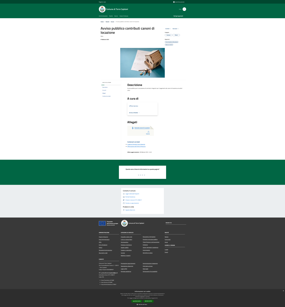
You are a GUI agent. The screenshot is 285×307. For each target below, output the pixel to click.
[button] (142, 304)
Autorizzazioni (146, 250)
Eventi (166, 252)
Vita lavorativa (124, 242)
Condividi (167, 29)
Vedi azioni (175, 29)
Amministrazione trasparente (150, 263)
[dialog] (142, 298)
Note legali (145, 269)
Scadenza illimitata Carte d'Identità (136, 144)
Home (102, 22)
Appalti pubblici (125, 247)
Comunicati (167, 239)
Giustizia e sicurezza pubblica (150, 239)
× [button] (283, 290)
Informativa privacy (148, 266)
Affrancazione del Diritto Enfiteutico (136, 146)
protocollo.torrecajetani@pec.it (109, 273)
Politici (100, 247)
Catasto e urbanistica (126, 250)
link (156, 298)
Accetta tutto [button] (136, 301)
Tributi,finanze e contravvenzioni (151, 242)
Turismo (123, 253)
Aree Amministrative (104, 239)
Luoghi (166, 249)
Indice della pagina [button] (106, 82)
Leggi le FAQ (124, 269)
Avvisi (112, 22)
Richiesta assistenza (126, 271)
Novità (107, 22)
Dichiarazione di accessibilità (150, 271)
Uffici (100, 242)
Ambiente (145, 245)
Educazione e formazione (149, 237)
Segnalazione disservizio (127, 266)
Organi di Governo (103, 237)
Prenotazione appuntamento (128, 263)
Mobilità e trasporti (125, 255)
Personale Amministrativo (105, 250)
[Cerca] (184, 9)
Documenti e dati (103, 253)
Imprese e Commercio (126, 245)
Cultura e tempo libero (126, 239)
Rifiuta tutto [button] (148, 301)
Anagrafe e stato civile (126, 237)
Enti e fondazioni (103, 245)
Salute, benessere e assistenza (150, 247)
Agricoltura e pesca (147, 253)
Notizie (166, 237)
